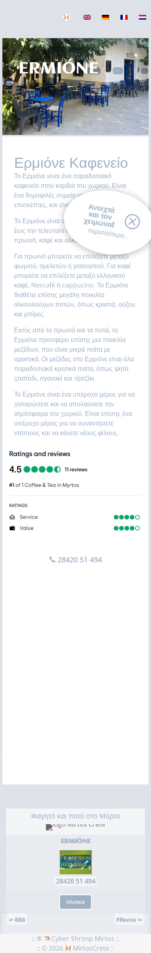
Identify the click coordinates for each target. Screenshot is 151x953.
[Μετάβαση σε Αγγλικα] (88, 23)
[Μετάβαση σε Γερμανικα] (107, 23)
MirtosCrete (90, 948)
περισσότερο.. (107, 233)
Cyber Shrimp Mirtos (82, 938)
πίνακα (75, 902)
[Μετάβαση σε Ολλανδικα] (144, 23)
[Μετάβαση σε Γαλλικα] (125, 23)
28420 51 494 (80, 559)
